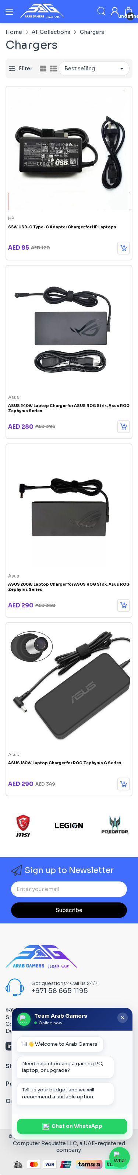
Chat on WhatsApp (77, 1126)
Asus (13, 397)
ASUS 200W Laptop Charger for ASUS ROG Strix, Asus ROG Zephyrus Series (69, 587)
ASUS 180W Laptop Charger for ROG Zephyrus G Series (64, 763)
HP (11, 218)
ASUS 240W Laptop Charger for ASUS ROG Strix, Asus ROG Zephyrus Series (69, 408)
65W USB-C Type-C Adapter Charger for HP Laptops (62, 227)
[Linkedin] (10, 1047)
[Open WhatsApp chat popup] (119, 1157)
